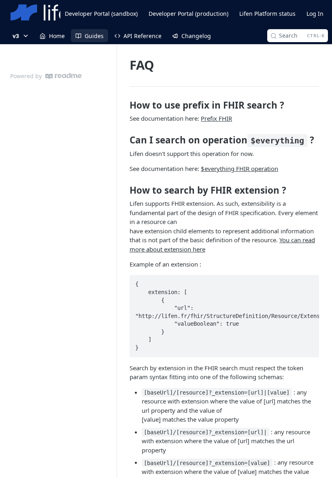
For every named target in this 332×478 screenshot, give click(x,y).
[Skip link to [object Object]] (124, 105)
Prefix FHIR (216, 118)
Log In (314, 13)
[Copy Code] (309, 282)
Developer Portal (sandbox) (101, 13)
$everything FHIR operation (239, 168)
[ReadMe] (63, 76)
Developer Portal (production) (188, 13)
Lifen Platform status (267, 13)
